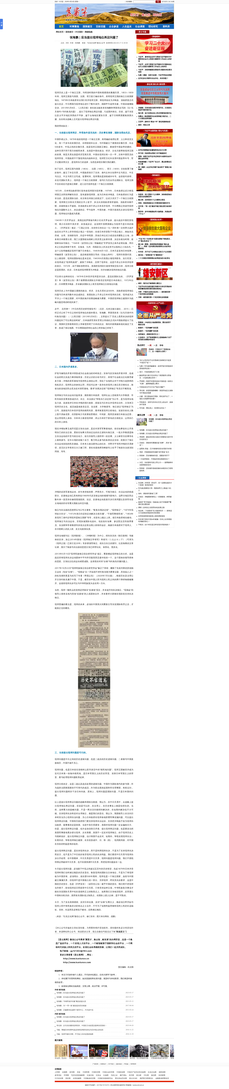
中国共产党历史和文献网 (136, 1072)
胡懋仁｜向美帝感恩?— (89, 1058)
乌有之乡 (114, 1075)
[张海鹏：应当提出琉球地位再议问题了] (170, 1056)
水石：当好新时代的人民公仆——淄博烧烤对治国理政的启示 (156, 464)
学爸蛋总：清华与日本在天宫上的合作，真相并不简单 (156, 403)
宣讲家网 (162, 1075)
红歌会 (98, 1075)
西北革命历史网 (121, 1078)
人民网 (57, 1072)
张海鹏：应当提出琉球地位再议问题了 (71, 997)
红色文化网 (152, 1072)
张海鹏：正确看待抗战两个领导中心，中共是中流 (75, 1010)
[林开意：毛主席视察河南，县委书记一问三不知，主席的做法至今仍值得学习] (130, 1056)
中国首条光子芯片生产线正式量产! (152, 387)
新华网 (72, 1072)
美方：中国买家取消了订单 (149, 372)
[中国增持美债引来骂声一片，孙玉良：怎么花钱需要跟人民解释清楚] (150, 1056)
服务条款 (119, 1064)
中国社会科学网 (108, 1072)
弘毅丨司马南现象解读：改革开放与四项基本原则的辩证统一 (156, 367)
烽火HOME (133, 1078)
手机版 (126, 1064)
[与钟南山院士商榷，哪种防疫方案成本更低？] (69, 1056)
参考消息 (58, 1075)
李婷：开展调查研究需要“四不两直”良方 (154, 452)
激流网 (153, 1075)
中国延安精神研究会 (105, 1078)
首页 (61, 26)
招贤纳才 (103, 1064)
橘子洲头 (123, 1075)
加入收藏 (171, 1)
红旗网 (105, 1075)
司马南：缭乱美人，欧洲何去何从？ (152, 408)
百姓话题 (100, 26)
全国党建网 (77, 1078)
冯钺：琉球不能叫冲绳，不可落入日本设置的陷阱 (75, 1034)
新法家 (138, 1075)
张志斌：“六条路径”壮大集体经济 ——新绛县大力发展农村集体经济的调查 (155, 512)
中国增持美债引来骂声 (150, 1058)
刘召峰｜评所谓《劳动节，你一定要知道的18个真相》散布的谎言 (155, 484)
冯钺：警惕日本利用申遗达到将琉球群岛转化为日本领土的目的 (80, 1030)
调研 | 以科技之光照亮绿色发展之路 (151, 507)
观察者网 (162, 1072)
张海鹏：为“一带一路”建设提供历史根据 (71, 1006)
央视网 (64, 1072)
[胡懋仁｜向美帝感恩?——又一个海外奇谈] (89, 1056)
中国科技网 (121, 1072)
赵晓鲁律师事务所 (162, 1078)
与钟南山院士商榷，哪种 (69, 1058)
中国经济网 (96, 1072)
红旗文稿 (90, 1075)
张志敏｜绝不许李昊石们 (110, 1058)
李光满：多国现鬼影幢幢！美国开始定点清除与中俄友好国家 (156, 392)
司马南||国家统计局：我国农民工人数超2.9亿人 (154, 489)
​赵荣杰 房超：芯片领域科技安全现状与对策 (155, 449)
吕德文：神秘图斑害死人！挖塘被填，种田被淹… (155, 498)
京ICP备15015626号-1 (103, 1085)
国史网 (67, 1078)
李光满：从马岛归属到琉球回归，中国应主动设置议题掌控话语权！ (82, 1025)
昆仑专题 (142, 32)
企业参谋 (114, 26)
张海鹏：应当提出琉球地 (171, 1058)
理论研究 (153, 26)
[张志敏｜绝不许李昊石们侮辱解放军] (110, 1056)
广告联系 (95, 1064)
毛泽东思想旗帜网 (78, 1075)
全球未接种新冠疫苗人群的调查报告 (151, 516)
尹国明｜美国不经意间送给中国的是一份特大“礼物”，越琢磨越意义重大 (156, 382)
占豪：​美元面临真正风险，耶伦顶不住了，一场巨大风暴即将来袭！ (156, 397)
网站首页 (60, 32)
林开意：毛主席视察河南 (130, 1058)
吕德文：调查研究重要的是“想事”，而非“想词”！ (155, 444)
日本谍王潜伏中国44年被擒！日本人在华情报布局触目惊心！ (155, 520)
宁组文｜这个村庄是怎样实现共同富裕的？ (154, 525)
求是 (78, 1072)
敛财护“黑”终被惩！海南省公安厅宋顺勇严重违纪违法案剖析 (154, 503)
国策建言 (87, 26)
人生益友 (127, 26)
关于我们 (111, 1064)
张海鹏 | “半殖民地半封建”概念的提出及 (71, 1001)
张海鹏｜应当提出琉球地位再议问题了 (71, 993)
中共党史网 (59, 1078)
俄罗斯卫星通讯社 (146, 1078)
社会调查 (140, 26)
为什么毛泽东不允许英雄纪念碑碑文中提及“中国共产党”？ (155, 361)
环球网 (66, 1075)
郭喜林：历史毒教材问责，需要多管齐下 (154, 455)
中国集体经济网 (89, 1078)
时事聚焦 (74, 26)
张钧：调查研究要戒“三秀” (148, 493)
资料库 (166, 26)
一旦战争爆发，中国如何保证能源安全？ (154, 459)
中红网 (146, 1075)
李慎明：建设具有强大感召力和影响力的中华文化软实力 (156, 438)
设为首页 (165, 1)
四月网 (131, 1075)
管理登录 (133, 1064)
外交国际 (79, 32)
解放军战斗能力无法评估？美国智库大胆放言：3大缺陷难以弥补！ (155, 377)
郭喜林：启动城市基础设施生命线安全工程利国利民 (156, 469)
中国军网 (86, 1072)
